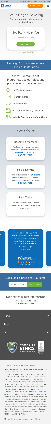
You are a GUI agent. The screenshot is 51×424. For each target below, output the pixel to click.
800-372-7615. (28, 52)
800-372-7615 (25, 155)
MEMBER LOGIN (44, 1)
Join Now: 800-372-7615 (28, 1)
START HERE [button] (25, 44)
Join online (19, 152)
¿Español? (5, 1)
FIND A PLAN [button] (35, 284)
